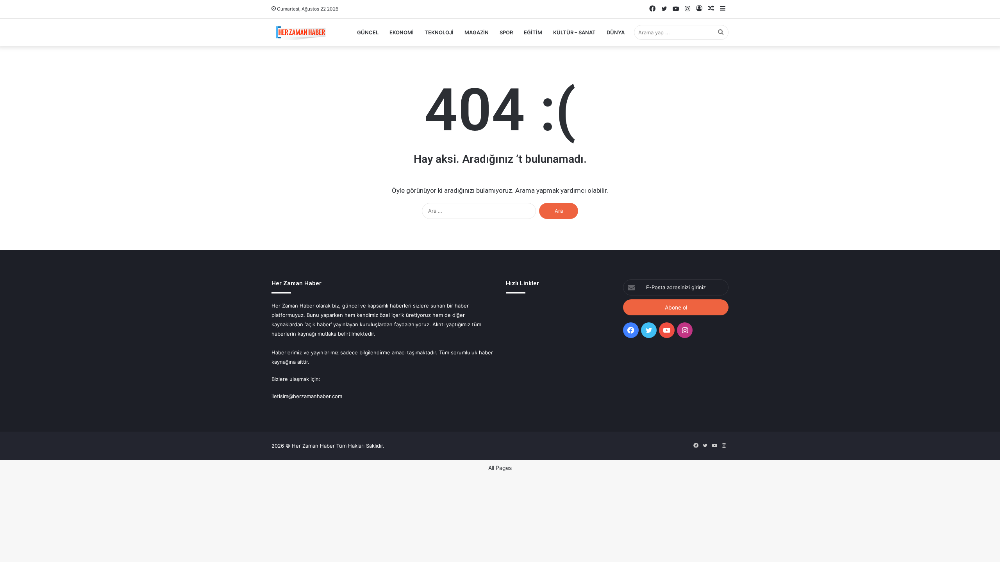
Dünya (616, 32)
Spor (506, 32)
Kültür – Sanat (574, 32)
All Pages (500, 467)
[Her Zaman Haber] (300, 32)
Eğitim (533, 32)
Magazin (476, 32)
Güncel (368, 32)
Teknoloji (439, 32)
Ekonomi (401, 32)
